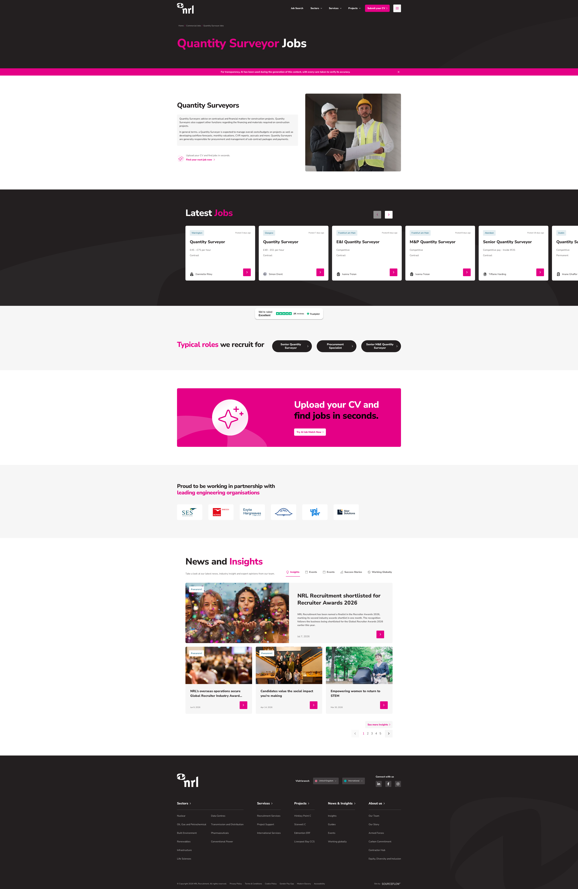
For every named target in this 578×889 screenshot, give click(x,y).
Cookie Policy (271, 883)
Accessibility (319, 883)
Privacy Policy (236, 883)
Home (181, 25)
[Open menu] (397, 8)
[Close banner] (398, 72)
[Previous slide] (377, 215)
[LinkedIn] (379, 784)
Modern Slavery (304, 883)
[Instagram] (398, 784)
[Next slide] (389, 215)
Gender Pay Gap (287, 883)
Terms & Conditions (253, 883)
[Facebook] (388, 784)
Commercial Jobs (193, 25)
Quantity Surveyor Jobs (213, 25)
